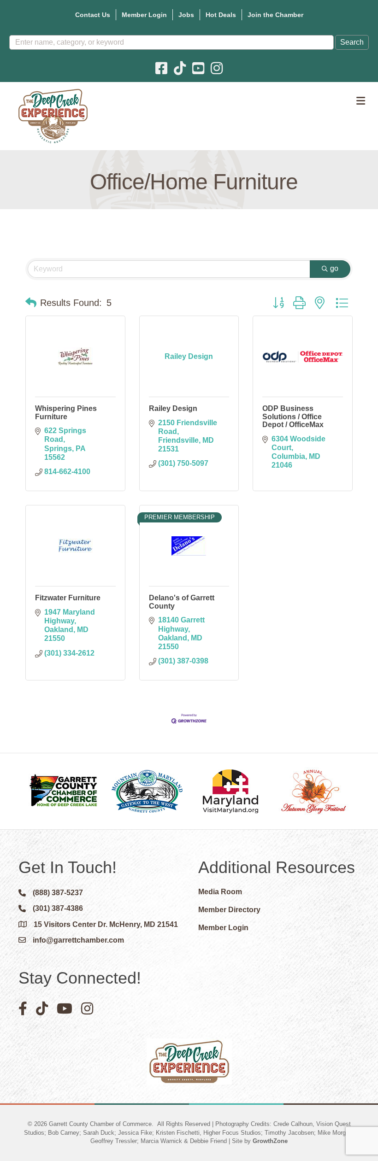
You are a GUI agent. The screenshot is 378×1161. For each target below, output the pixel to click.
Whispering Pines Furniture (66, 413)
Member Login (144, 14)
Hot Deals (221, 14)
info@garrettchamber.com (78, 940)
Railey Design (173, 408)
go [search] (334, 268)
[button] (30, 302)
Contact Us (92, 14)
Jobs (186, 14)
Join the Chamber (275, 14)
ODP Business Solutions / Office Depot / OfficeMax (293, 416)
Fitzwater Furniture (67, 598)
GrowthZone (270, 1141)
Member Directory (229, 910)
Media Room (220, 892)
